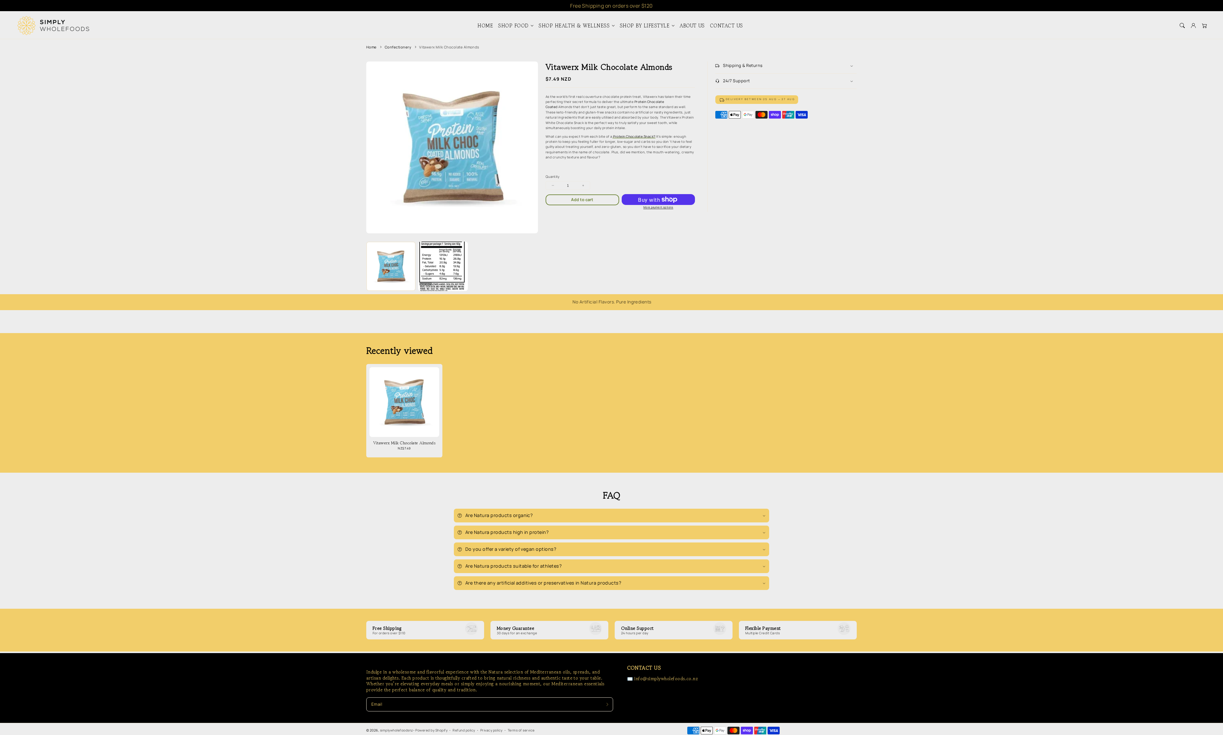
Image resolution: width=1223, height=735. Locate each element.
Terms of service (521, 730)
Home (371, 47)
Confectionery (398, 47)
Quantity (553, 176)
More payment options (658, 207)
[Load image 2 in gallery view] (443, 266)
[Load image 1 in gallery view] (391, 266)
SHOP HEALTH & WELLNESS (574, 25)
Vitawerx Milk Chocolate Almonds (449, 47)
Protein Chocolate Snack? (634, 136)
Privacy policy (491, 730)
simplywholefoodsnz (396, 730)
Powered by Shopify (431, 730)
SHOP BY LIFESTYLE (644, 25)
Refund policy (464, 730)
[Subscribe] (607, 704)
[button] (1182, 25)
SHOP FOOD (513, 25)
